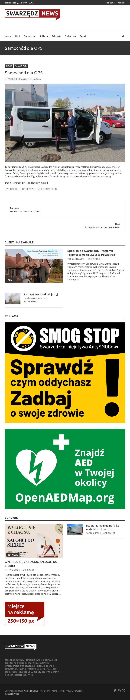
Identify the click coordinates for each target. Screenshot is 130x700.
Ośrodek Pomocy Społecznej (27, 189)
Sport (83, 36)
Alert (17, 36)
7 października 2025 (34, 298)
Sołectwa (70, 36)
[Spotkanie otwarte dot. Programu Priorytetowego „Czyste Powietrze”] (34, 266)
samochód (51, 189)
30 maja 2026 (92, 533)
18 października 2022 (16, 78)
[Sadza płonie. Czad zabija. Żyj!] (12, 298)
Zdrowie (56, 36)
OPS (7, 189)
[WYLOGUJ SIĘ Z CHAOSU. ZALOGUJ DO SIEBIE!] (34, 541)
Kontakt (121, 2)
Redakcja (35, 78)
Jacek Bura (94, 259)
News (8, 36)
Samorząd (30, 36)
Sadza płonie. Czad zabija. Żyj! (41, 294)
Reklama (111, 2)
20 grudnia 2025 (75, 259)
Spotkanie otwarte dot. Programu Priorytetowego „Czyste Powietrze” (91, 253)
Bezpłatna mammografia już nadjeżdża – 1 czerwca (102, 527)
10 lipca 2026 (11, 570)
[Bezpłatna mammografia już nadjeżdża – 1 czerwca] (75, 530)
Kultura (43, 36)
